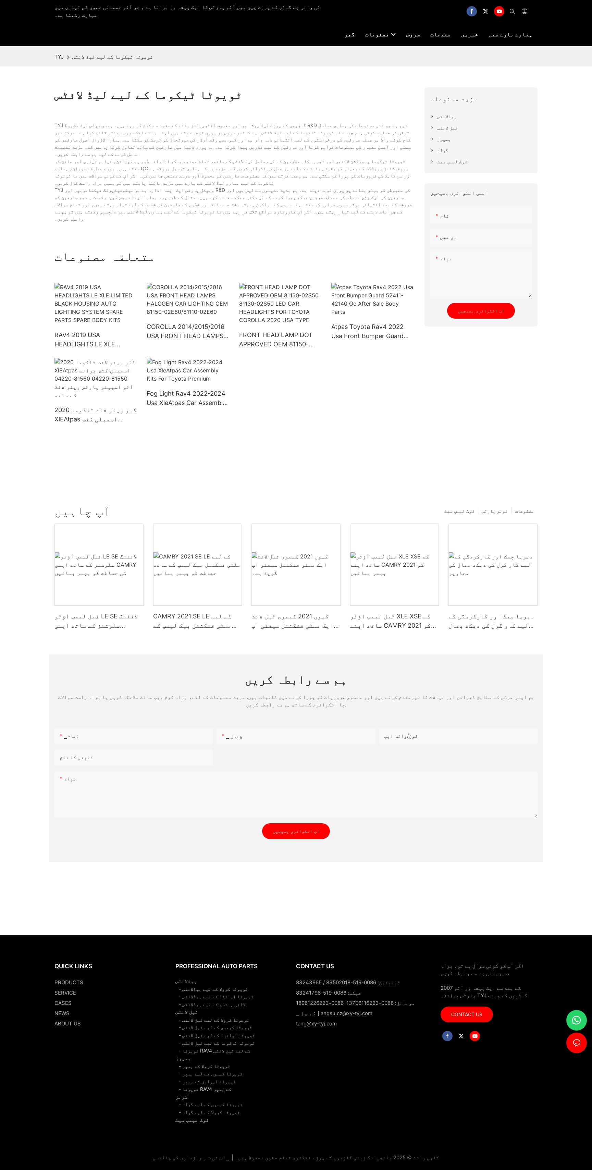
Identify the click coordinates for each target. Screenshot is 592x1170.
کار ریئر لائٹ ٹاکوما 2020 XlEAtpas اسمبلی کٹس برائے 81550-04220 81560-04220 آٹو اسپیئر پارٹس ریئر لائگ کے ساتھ (95, 415)
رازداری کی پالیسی (177, 1157)
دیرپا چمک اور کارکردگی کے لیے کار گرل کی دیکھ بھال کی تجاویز (491, 621)
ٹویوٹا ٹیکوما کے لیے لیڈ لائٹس (112, 56)
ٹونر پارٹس (495, 511)
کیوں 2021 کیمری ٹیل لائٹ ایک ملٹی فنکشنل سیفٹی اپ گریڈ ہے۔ (292, 621)
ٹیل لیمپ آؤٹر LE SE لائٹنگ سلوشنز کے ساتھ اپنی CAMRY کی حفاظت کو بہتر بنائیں (96, 621)
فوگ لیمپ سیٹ (459, 511)
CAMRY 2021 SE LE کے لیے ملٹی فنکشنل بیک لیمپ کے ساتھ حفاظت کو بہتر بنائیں (196, 621)
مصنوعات (524, 511)
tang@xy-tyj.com (316, 1023)
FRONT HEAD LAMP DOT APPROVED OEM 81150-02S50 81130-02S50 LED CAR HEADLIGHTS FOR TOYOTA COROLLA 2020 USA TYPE (276, 340)
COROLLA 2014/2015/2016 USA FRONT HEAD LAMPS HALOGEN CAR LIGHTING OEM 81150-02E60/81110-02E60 (185, 332)
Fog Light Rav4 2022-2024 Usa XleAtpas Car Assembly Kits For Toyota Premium (186, 398)
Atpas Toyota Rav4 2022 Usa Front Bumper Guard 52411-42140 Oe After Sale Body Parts (370, 332)
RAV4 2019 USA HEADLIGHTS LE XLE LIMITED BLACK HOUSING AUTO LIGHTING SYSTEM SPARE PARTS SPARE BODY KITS (94, 340)
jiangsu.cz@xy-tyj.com (345, 1013)
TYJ (59, 56)
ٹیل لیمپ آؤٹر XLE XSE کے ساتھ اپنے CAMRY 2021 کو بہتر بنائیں (390, 621)
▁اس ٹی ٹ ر (216, 1157)
